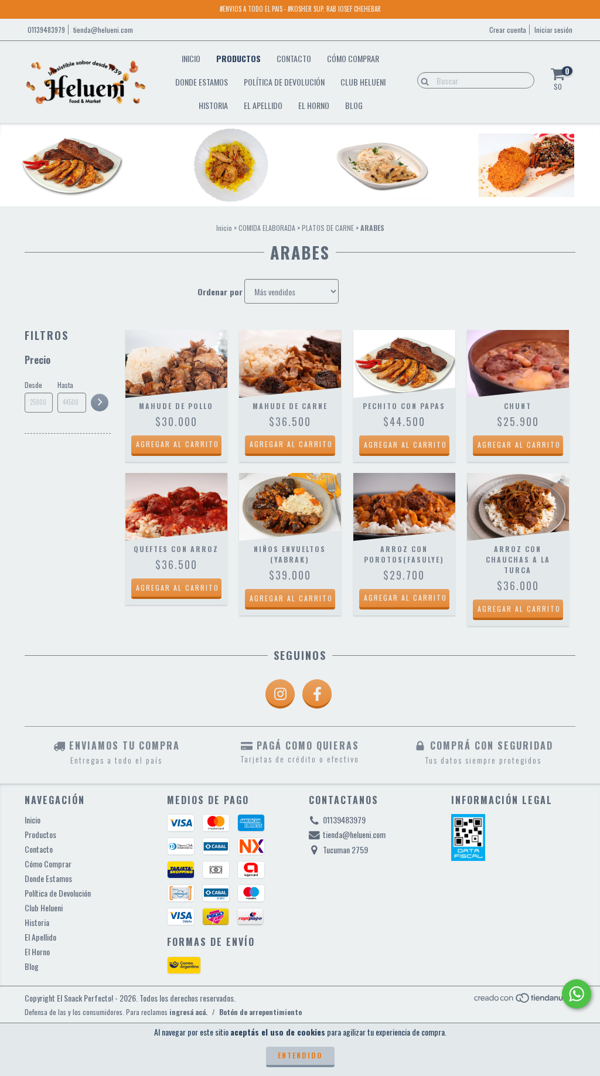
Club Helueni (363, 82)
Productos (238, 58)
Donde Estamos (201, 82)
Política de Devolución (284, 82)
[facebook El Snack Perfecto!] (317, 694)
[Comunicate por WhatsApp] (576, 994)
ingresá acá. (188, 1012)
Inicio (191, 58)
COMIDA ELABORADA (266, 228)
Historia (213, 105)
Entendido (300, 1055)
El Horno (313, 105)
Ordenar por (220, 292)
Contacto (294, 58)
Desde (33, 385)
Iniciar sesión (553, 30)
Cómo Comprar (353, 58)
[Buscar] (422, 79)
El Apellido (263, 105)
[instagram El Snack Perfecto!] (280, 694)
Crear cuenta (507, 30)
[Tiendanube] (524, 1000)
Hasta (65, 385)
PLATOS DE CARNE (328, 228)
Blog (354, 105)
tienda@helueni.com (103, 30)
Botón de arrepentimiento (260, 1012)
